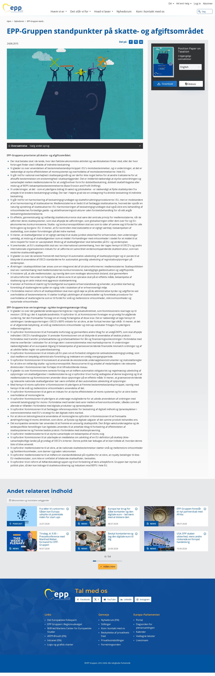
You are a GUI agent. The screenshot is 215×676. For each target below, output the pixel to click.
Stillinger (106, 624)
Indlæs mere (109, 566)
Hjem (9, 21)
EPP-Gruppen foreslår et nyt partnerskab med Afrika (190, 511)
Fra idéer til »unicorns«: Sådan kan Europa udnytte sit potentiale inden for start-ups (52, 513)
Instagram (144, 599)
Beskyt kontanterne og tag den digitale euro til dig (120, 536)
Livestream (142, 640)
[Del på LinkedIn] (141, 42)
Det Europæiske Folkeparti (62, 620)
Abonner (208, 3)
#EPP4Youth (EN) (56, 636)
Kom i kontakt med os (113, 628)
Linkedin (128, 599)
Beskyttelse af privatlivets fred (115, 634)
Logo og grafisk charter (60, 644)
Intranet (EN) (54, 640)
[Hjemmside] (12, 8)
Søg (203, 11)
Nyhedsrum (19, 21)
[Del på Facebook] (131, 42)
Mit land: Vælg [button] (182, 3)
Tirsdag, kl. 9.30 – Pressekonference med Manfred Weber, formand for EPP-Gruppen (52, 539)
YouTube (111, 599)
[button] (140, 146)
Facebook (85, 599)
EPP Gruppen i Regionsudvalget (64, 624)
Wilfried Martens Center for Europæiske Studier (69, 630)
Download (167, 83)
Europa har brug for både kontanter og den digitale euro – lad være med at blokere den (121, 513)
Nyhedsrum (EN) (110, 620)
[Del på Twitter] (136, 42)
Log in (197, 3)
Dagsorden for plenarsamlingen (145, 626)
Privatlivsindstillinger (112, 640)
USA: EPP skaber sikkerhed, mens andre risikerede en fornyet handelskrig (189, 537)
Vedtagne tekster (145, 636)
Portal (139, 620)
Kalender (141, 631)
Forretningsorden (111, 644)
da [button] (170, 3)
